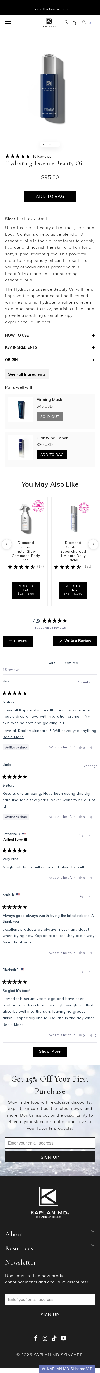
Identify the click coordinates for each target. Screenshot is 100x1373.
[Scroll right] (93, 544)
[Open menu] (8, 23)
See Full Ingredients (27, 374)
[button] (28, 156)
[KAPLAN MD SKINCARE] (50, 23)
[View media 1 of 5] (43, 144)
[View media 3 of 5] (50, 144)
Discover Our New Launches (50, 9)
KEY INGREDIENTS (21, 348)
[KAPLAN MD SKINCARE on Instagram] (45, 1339)
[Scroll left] (7, 544)
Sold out (49, 416)
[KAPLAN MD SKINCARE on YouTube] (63, 1339)
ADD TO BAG (52, 454)
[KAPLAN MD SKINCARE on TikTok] (54, 1339)
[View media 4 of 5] (53, 144)
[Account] (65, 23)
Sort (52, 663)
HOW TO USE (17, 336)
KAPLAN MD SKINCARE (58, 1355)
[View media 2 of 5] (46, 144)
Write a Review (80, 642)
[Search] (75, 23)
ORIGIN (11, 360)
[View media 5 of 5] (56, 144)
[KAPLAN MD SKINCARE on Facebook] (36, 1339)
